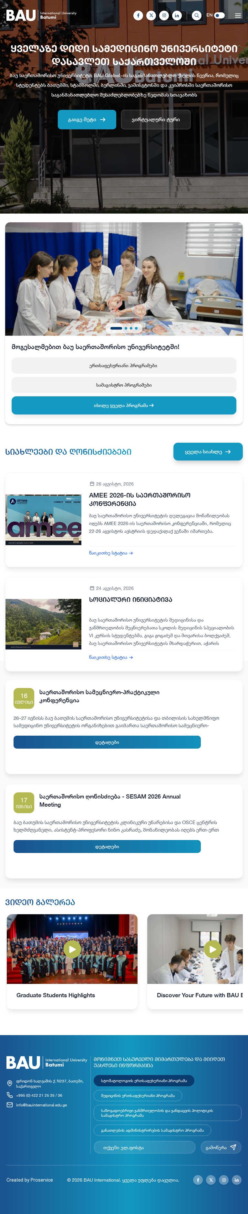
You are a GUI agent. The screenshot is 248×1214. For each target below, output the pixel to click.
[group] (72, 961)
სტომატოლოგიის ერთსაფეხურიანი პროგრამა (144, 1080)
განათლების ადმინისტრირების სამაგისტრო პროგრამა (152, 1130)
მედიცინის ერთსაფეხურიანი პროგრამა (138, 1095)
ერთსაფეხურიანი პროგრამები (124, 365)
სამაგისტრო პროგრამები (124, 385)
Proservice (42, 1180)
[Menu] (238, 15)
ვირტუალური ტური (156, 119)
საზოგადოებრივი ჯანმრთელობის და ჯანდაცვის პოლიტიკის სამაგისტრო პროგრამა (157, 1113)
